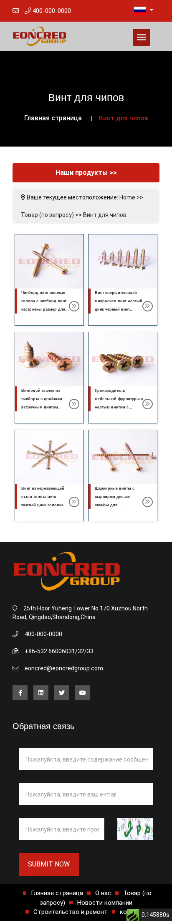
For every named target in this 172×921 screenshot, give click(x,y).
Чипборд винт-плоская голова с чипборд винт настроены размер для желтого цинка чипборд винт (44, 309)
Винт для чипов (104, 215)
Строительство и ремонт (70, 912)
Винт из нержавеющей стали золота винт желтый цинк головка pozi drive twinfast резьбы (42, 505)
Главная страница (53, 118)
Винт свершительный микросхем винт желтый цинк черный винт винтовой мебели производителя (118, 309)
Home (127, 197)
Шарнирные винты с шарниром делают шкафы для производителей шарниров (114, 505)
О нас (103, 893)
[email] (16, 11)
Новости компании (104, 902)
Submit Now (49, 864)
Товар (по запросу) (47, 215)
